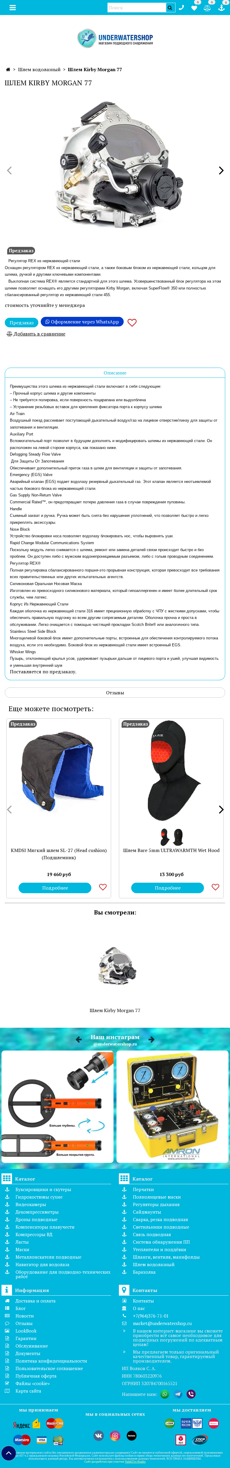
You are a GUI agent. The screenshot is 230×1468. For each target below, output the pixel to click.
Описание (115, 372)
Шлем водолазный (39, 69)
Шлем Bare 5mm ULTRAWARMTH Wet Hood (171, 850)
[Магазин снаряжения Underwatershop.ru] (115, 38)
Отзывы (115, 692)
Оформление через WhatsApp (84, 321)
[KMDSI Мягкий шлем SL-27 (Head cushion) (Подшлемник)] (59, 771)
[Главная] (8, 69)
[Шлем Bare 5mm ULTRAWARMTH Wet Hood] (171, 771)
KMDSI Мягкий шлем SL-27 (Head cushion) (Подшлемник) (59, 854)
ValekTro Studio (135, 1461)
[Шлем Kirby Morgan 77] (115, 164)
